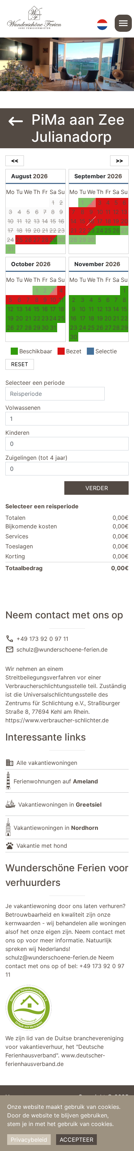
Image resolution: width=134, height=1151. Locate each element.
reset (19, 364)
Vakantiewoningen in (59, 804)
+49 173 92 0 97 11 (42, 638)
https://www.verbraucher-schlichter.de (57, 720)
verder (96, 488)
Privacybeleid (29, 1139)
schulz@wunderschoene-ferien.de (62, 649)
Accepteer (76, 1139)
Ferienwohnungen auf (56, 781)
